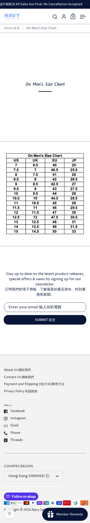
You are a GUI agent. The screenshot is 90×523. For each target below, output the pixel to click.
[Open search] (55, 17)
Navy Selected (42, 510)
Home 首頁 (12, 28)
